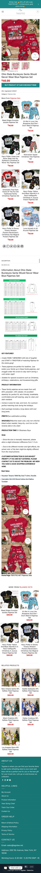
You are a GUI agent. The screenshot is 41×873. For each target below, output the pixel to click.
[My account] (37, 11)
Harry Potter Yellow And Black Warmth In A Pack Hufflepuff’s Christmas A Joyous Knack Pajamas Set (30, 195)
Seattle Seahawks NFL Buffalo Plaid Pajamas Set (30, 691)
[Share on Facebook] (7, 246)
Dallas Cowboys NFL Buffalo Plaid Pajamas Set (30, 720)
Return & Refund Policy (10, 823)
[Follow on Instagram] (5, 780)
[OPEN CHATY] (5, 868)
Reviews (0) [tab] (5, 265)
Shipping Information (9, 827)
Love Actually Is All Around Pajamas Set (30, 229)
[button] (2, 11)
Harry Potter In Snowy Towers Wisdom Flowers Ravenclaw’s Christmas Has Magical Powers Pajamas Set (10, 232)
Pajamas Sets (13, 71)
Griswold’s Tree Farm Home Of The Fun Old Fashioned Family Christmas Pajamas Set (10, 193)
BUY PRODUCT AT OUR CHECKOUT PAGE (20, 85)
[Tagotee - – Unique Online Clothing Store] (20, 11)
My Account (5, 792)
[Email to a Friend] (15, 246)
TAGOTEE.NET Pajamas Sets (21, 575)
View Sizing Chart (8, 803)
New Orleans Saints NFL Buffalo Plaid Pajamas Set (10, 691)
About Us (4, 796)
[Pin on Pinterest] (18, 246)
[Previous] (5, 40)
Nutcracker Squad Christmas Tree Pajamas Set (30, 157)
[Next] (36, 40)
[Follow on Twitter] (7, 780)
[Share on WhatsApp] (4, 246)
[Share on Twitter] (11, 246)
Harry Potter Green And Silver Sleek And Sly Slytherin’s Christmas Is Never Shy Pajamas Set (10, 159)
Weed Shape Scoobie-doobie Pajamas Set (10, 121)
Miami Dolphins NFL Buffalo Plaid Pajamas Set (10, 720)
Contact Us (5, 811)
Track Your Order (7, 807)
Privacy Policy (6, 830)
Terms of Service (7, 834)
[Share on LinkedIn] (22, 246)
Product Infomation (8, 800)
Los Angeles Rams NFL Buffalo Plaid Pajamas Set (10, 749)
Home (3, 71)
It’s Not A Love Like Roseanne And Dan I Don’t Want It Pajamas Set (30, 124)
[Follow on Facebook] (2, 780)
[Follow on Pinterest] (10, 780)
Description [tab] (5, 261)
